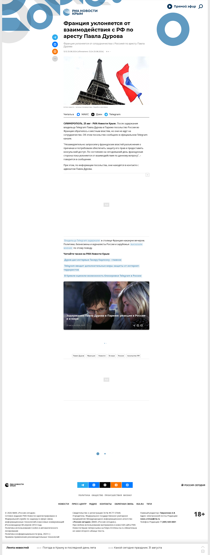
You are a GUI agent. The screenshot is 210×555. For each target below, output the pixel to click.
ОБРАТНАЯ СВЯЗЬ (124, 504)
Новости (102, 356)
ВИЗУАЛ (127, 495)
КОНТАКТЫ (106, 504)
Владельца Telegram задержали (82, 240)
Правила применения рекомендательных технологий (32, 537)
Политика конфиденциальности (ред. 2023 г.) (27, 534)
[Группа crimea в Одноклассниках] (116, 485)
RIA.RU (140, 504)
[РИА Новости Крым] (80, 12)
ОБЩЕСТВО (97, 495)
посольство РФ (133, 356)
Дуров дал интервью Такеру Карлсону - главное (92, 260)
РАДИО (93, 504)
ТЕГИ (149, 504)
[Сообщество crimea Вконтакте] (93, 485)
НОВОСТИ (63, 504)
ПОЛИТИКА (84, 495)
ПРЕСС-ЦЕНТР (79, 504)
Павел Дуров (78, 356)
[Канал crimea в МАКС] (127, 485)
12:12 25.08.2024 (70, 51)
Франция (91, 356)
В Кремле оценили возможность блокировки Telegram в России (102, 276)
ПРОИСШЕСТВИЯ (113, 495)
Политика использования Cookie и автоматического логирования (31, 529)
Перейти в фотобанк (100, 107)
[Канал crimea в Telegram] (82, 485)
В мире (112, 356)
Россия (121, 356)
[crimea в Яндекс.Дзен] (105, 485)
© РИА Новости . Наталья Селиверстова (78, 107)
